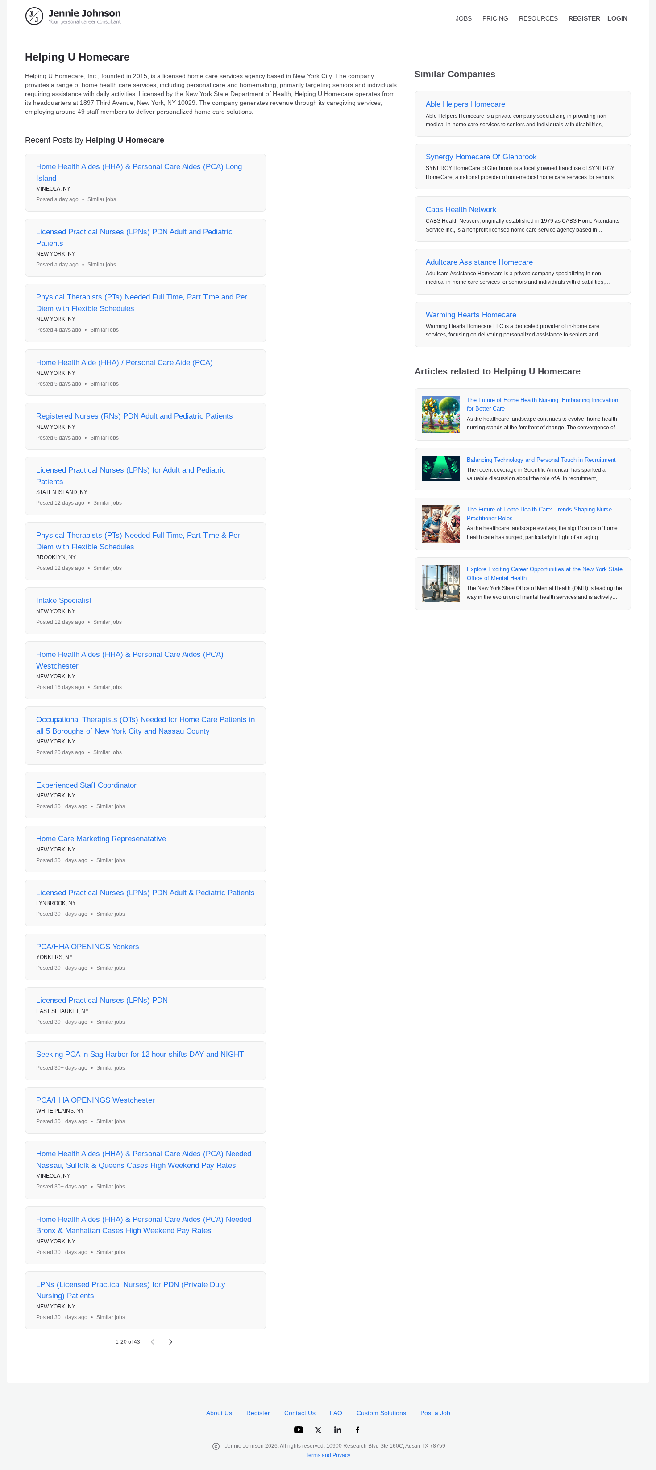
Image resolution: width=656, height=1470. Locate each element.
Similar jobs (101, 199)
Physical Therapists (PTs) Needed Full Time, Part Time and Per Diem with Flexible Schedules (141, 303)
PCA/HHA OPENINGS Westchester (95, 1100)
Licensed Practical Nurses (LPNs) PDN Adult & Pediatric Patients (145, 893)
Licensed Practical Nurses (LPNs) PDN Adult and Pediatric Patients (134, 238)
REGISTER (584, 18)
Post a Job (435, 1412)
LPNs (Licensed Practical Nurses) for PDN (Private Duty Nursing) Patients (130, 1290)
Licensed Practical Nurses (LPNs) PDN (102, 1000)
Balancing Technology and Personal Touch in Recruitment (541, 460)
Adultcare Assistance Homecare (479, 262)
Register (258, 1412)
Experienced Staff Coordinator (86, 785)
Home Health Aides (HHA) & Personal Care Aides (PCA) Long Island (139, 172)
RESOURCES (538, 18)
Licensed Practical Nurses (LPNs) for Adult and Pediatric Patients (131, 476)
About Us (219, 1412)
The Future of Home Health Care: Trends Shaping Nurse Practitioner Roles (539, 514)
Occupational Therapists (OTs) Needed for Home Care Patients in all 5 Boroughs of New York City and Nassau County (145, 725)
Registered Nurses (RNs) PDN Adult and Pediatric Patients (134, 416)
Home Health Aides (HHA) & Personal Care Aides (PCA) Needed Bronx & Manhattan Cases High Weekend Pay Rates (143, 1225)
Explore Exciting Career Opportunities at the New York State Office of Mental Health (545, 573)
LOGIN (617, 18)
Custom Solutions (381, 1412)
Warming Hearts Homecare (471, 315)
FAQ (336, 1412)
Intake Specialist (63, 600)
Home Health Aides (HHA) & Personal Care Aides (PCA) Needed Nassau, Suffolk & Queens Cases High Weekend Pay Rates (143, 1160)
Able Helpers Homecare (465, 104)
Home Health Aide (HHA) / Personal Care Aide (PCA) (124, 362)
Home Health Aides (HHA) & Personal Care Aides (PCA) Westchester (130, 660)
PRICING (495, 18)
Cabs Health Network (461, 209)
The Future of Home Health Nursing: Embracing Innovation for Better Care (542, 404)
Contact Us (300, 1412)
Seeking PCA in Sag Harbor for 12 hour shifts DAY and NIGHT (140, 1054)
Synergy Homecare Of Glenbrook (481, 157)
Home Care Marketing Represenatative (101, 839)
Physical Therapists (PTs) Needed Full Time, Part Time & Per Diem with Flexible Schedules (138, 541)
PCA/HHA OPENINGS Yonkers (87, 947)
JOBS (464, 18)
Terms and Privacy (328, 1455)
